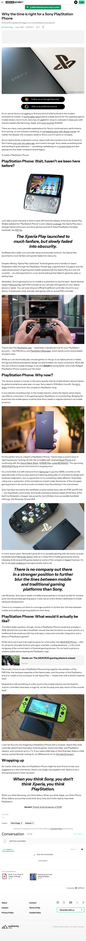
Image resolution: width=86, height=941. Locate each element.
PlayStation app (24, 348)
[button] (43, 2)
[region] (43, 861)
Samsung (43, 471)
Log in (75, 834)
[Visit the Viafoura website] (79, 888)
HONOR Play (45, 463)
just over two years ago (24, 143)
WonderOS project (65, 754)
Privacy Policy (8, 913)
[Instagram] (64, 902)
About (4, 903)
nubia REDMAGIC (60, 463)
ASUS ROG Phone (10, 466)
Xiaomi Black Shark (29, 463)
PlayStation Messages (40, 351)
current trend (64, 146)
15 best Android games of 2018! (47, 807)
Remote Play (15, 285)
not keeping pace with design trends (59, 131)
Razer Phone (65, 460)
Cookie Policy (35, 913)
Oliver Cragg (8, 27)
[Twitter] (77, 902)
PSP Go (18, 230)
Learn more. (62, 10)
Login (82, 2)
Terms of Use (34, 908)
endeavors (21, 563)
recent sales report (32, 116)
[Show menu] (2, 2)
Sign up (80, 834)
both (13, 563)
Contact (32, 903)
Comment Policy (56, 829)
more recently (47, 123)
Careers (5, 908)
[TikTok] (83, 902)
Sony (3, 817)
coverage (57, 224)
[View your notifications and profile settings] (82, 849)
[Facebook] (58, 902)
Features (5, 814)
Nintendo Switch (25, 557)
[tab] (8, 849)
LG (52, 471)
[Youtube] (70, 902)
